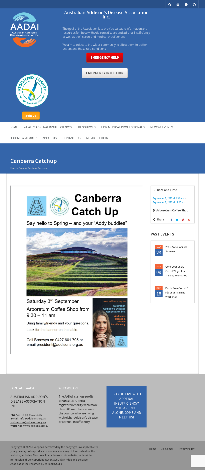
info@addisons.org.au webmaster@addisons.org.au (28, 420)
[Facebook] (172, 220)
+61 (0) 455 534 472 (31, 415)
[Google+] (190, 220)
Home (13, 127)
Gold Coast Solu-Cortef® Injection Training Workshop (176, 271)
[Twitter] (177, 220)
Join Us (30, 116)
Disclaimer (167, 449)
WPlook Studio (53, 464)
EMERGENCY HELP (104, 57)
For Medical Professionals (123, 127)
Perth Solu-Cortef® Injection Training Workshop (176, 292)
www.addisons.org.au (35, 425)
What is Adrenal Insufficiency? (48, 127)
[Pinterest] (184, 220)
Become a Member (23, 138)
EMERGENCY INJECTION (105, 73)
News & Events (161, 127)
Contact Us (71, 138)
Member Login (97, 138)
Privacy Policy (186, 449)
